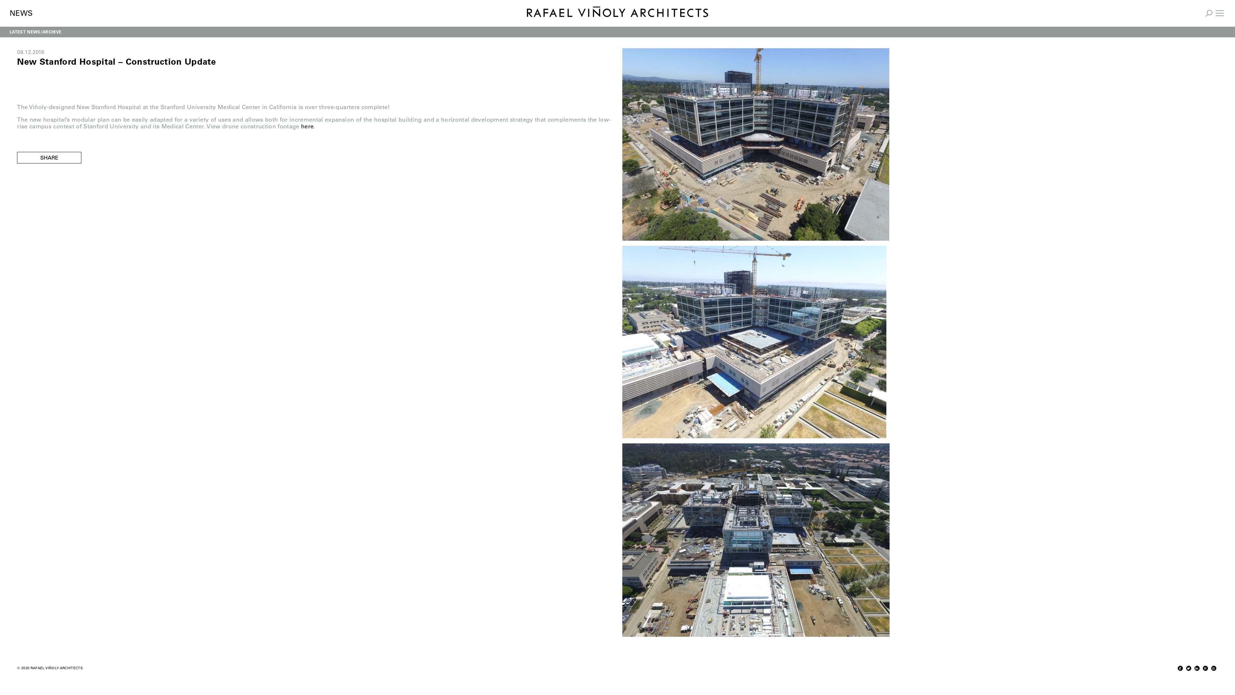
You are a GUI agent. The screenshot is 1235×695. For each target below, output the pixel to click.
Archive (51, 31)
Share (49, 157)
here (307, 126)
